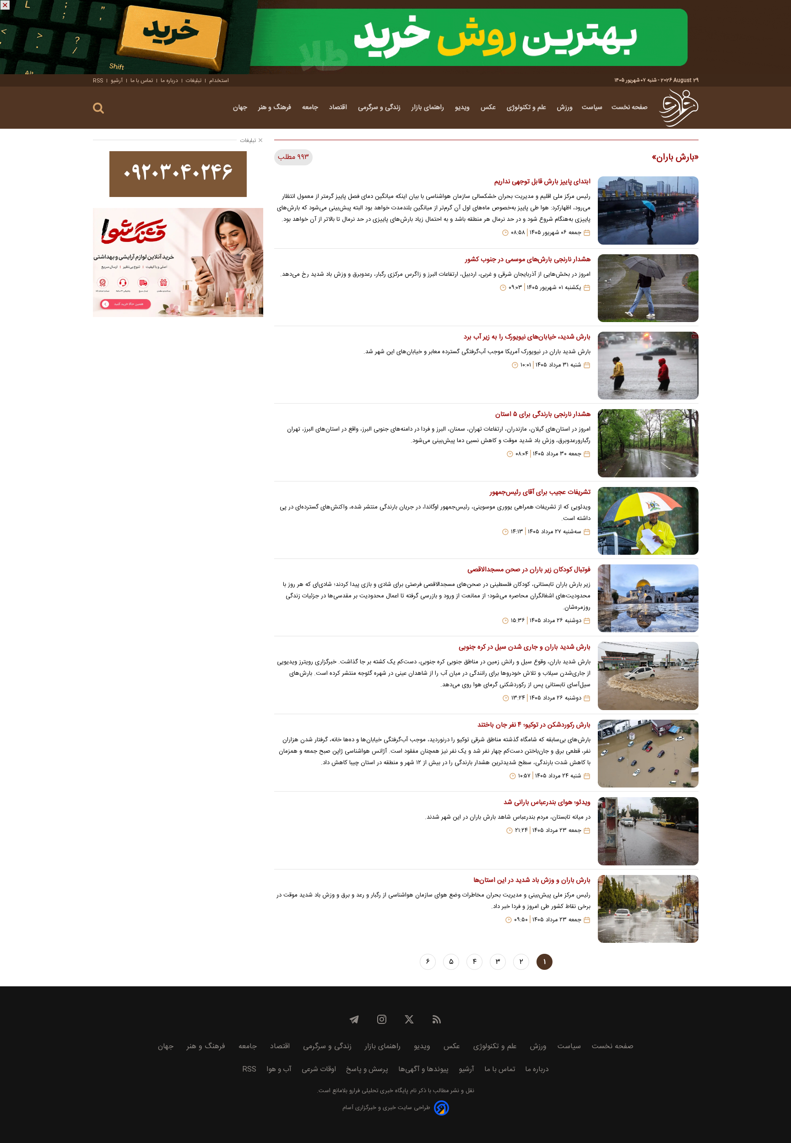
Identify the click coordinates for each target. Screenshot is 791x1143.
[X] (409, 1019)
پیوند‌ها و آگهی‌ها (423, 1069)
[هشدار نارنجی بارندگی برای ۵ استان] (648, 443)
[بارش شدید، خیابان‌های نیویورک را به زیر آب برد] (648, 365)
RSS (98, 80)
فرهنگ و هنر (275, 107)
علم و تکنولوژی (527, 107)
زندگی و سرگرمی (380, 107)
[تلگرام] (354, 1019)
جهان (241, 107)
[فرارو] (679, 107)
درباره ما (169, 80)
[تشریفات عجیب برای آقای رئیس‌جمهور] (648, 521)
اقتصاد (339, 107)
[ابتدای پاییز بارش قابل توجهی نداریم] (648, 210)
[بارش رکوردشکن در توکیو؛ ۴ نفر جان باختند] (648, 754)
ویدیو (463, 107)
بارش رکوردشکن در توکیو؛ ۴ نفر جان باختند (533, 725)
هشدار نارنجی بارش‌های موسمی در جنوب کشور (527, 259)
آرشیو (117, 80)
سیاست (592, 107)
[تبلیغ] (395, 37)
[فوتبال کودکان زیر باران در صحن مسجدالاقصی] (648, 598)
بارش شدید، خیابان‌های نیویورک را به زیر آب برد (527, 337)
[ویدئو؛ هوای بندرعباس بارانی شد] (648, 831)
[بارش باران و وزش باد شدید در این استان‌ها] (648, 909)
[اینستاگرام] (381, 1019)
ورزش (565, 107)
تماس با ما (141, 80)
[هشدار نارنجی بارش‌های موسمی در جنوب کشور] (648, 288)
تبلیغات (193, 80)
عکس (489, 107)
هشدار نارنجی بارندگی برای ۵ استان (542, 414)
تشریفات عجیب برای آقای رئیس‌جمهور (540, 492)
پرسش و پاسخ (367, 1069)
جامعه (311, 107)
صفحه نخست (630, 107)
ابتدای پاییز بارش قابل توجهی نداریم (542, 181)
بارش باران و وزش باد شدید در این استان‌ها (531, 880)
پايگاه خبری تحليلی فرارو (377, 1091)
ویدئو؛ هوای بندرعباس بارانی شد (547, 802)
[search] (98, 108)
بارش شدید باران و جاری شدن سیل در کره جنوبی (524, 647)
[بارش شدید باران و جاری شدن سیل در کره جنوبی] (648, 676)
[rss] (436, 1019)
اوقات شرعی (319, 1069)
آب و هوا (279, 1069)
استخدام (219, 80)
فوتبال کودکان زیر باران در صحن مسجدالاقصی (528, 569)
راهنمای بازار (429, 107)
